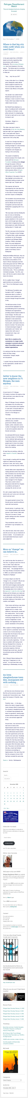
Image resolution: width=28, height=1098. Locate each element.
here (4, 699)
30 (4, 804)
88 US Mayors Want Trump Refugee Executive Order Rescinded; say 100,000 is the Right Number (13, 1034)
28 (20, 801)
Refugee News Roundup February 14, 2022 (13, 1008)
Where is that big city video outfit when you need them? (13, 47)
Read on (5, 760)
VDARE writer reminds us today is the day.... (14, 1039)
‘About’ (9, 897)
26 (14, 801)
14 (20, 796)
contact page (14, 927)
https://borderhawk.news (9, 982)
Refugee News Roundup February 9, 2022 (13, 1011)
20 (17, 798)
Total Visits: (6, 1093)
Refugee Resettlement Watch (14, 5)
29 (23, 801)
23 (4, 801)
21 (20, 798)
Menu (14, 14)
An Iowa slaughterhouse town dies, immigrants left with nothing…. (13, 678)
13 (17, 796)
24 (7, 801)
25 (10, 801)
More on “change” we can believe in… (13, 550)
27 (17, 801)
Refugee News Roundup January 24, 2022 (13, 1016)
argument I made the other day (13, 591)
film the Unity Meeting (18, 129)
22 (23, 798)
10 (7, 796)
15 (23, 796)
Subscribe (9, 843)
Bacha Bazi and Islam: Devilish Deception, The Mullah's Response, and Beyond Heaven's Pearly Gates (13, 1028)
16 (4, 798)
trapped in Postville (11, 453)
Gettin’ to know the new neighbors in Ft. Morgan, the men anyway (13, 380)
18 (10, 798)
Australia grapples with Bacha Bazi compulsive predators (11, 1042)
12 (14, 796)
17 (7, 798)
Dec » (8, 808)
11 (10, 796)
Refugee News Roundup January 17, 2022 (13, 1019)
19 (14, 798)
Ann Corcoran (14, 52)
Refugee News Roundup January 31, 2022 (13, 1013)
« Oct (4, 808)
